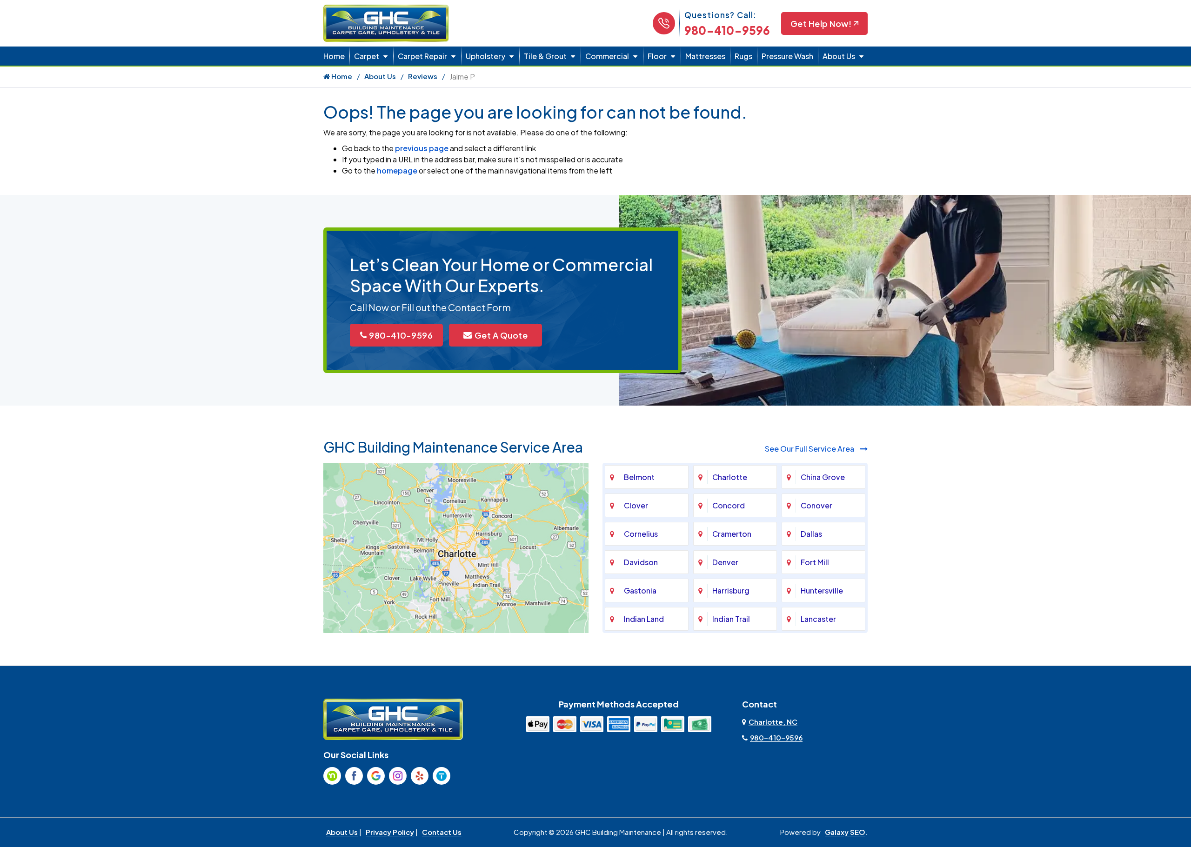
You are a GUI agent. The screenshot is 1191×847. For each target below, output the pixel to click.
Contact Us (442, 831)
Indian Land (644, 619)
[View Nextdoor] (332, 776)
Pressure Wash (787, 56)
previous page (421, 148)
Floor (657, 56)
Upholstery (485, 56)
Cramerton (731, 534)
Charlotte (729, 477)
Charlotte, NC (773, 721)
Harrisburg (730, 590)
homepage (397, 170)
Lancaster (818, 619)
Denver (725, 562)
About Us (839, 56)
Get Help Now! (821, 23)
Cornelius (641, 534)
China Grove (823, 477)
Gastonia (640, 590)
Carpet (366, 56)
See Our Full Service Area (810, 449)
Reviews (422, 76)
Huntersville (822, 590)
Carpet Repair (422, 56)
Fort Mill (815, 562)
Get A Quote (501, 335)
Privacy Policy (390, 831)
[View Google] (376, 776)
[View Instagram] (398, 776)
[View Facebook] (354, 776)
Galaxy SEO (845, 831)
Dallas (811, 534)
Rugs (743, 56)
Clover (636, 505)
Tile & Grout (545, 56)
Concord (728, 505)
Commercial (607, 56)
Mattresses (705, 56)
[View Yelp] (419, 776)
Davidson (641, 562)
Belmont (639, 477)
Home (334, 56)
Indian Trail (731, 619)
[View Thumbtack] (441, 776)
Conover (816, 505)
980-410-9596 (727, 30)
